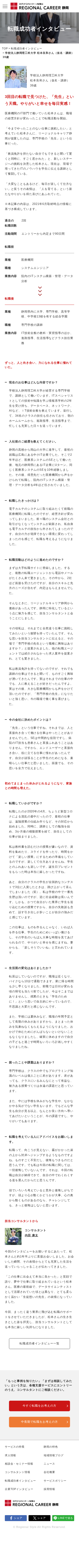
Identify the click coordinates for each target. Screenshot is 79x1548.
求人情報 (10, 1455)
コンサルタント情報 (18, 1472)
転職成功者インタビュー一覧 (39, 1343)
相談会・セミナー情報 (19, 1463)
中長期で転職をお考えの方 (39, 1421)
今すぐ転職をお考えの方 (39, 1405)
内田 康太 (31, 1235)
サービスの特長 (15, 1446)
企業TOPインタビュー (19, 1489)
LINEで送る (65, 1518)
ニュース (49, 1463)
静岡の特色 (51, 1446)
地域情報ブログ (54, 1455)
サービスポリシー (55, 1480)
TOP (5, 48)
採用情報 (49, 1489)
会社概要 (49, 1472)
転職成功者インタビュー (26, 48)
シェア (18, 1518)
